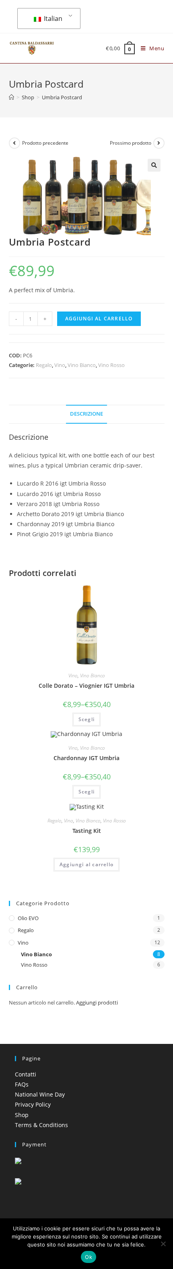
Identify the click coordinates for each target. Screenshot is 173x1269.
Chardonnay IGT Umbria (86, 758)
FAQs (22, 1084)
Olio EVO (28, 918)
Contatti (25, 1074)
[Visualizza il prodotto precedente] (14, 143)
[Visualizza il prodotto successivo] (159, 143)
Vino (59, 365)
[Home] (11, 97)
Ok (88, 1257)
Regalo (44, 365)
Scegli (86, 719)
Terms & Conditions (41, 1125)
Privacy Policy (33, 1104)
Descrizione (86, 413)
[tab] (87, 414)
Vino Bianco (82, 365)
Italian (52, 18)
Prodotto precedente (45, 142)
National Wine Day (40, 1094)
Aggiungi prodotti (97, 1002)
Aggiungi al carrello (99, 318)
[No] (163, 1244)
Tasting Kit (86, 830)
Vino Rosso (111, 365)
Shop (22, 1115)
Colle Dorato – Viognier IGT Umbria (86, 685)
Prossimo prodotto (130, 142)
